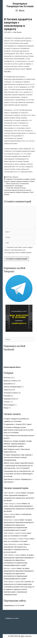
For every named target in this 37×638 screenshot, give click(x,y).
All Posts (9, 177)
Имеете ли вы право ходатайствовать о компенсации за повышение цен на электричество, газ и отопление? (19, 465)
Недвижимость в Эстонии (14, 605)
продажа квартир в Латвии (25, 181)
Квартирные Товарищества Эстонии (19, 5)
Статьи (6, 402)
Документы (8, 384)
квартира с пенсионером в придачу (18, 179)
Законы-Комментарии (12, 387)
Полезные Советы (11, 393)
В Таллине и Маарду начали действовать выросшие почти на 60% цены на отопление (18, 430)
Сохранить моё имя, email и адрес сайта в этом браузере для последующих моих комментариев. (18, 250)
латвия (32, 179)
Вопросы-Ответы (10, 381)
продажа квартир (10, 181)
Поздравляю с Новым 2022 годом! (18, 424)
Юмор (6, 408)
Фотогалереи (9, 405)
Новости (15, 177)
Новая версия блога (12, 367)
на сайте (12, 618)
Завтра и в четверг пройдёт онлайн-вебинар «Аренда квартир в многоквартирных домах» (18, 443)
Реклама (7, 396)
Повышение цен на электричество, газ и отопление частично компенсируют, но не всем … (19, 473)
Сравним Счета (10, 399)
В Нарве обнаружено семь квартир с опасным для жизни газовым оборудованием (18, 457)
